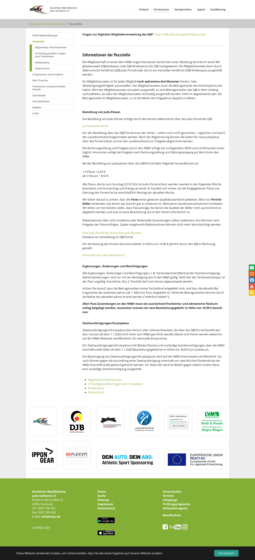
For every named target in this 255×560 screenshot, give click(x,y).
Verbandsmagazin (175, 508)
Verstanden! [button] (226, 553)
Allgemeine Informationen (105, 380)
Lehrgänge (170, 500)
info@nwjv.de (50, 516)
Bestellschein (172, 515)
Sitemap (103, 500)
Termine (168, 496)
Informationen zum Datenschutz (103, 255)
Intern (101, 491)
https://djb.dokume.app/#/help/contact (180, 34)
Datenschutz (96, 392)
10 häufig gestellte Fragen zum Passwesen (115, 384)
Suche (101, 496)
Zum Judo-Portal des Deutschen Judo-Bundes (111, 233)
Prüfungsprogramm (176, 504)
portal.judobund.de (95, 126)
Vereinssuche (172, 491)
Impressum (105, 504)
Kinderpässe (96, 388)
